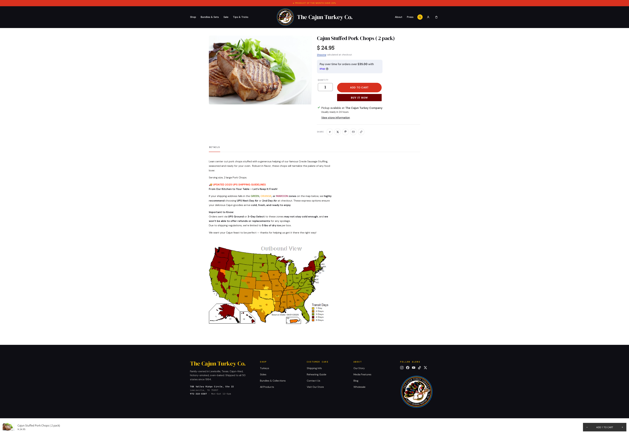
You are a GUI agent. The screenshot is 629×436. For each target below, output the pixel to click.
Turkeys (264, 368)
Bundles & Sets (210, 17)
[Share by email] (353, 132)
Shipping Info (314, 368)
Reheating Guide (316, 374)
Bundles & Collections (273, 380)
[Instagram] (401, 367)
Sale (225, 17)
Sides (263, 374)
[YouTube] (413, 367)
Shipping (321, 54)
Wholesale (359, 387)
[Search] (420, 17)
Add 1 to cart (604, 427)
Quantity (323, 80)
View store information (335, 117)
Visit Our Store (315, 387)
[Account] (428, 17)
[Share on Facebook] (329, 132)
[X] (425, 367)
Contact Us (313, 380)
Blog (355, 380)
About (398, 17)
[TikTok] (419, 367)
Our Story (359, 368)
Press (410, 17)
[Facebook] (407, 367)
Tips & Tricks (240, 17)
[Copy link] (361, 132)
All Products (267, 387)
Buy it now (359, 97)
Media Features (362, 374)
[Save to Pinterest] (345, 132)
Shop (193, 17)
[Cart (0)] (436, 17)
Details (214, 147)
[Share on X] (337, 132)
